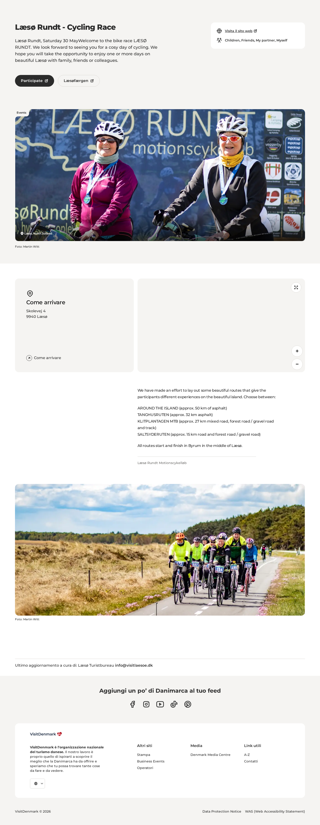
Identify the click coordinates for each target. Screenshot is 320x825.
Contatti (251, 761)
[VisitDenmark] (46, 734)
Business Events (150, 761)
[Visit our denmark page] (132, 704)
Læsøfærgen (76, 80)
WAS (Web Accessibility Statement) (275, 811)
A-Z (247, 755)
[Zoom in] (297, 351)
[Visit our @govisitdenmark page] (174, 704)
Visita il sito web (239, 31)
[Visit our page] (146, 704)
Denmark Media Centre (210, 755)
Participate (32, 80)
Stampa (143, 755)
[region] (221, 325)
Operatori (145, 768)
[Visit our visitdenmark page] (160, 704)
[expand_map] (296, 287)
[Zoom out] (297, 364)
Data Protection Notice (221, 811)
